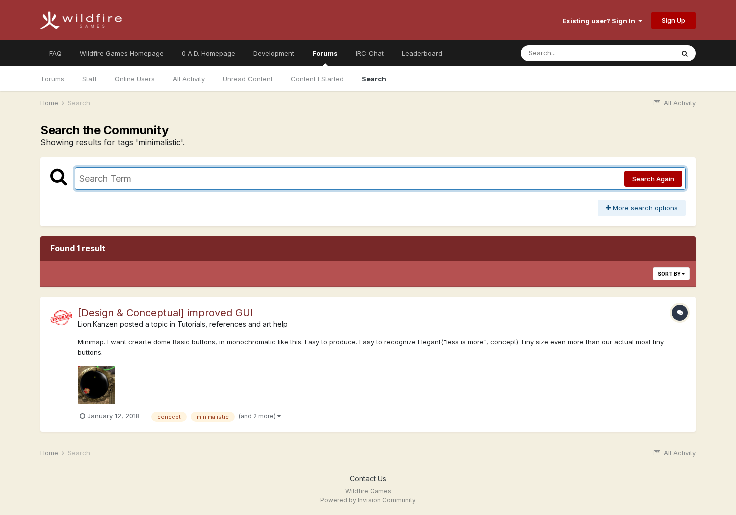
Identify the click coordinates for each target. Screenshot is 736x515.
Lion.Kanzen (98, 324)
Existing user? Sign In (600, 21)
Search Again (653, 179)
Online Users (135, 79)
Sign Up (673, 20)
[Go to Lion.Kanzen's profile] (61, 318)
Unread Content (248, 79)
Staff (89, 79)
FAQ (55, 53)
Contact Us (368, 478)
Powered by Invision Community (368, 500)
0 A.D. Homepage (208, 53)
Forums (325, 53)
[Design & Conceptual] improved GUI (165, 313)
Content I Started (317, 79)
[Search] (685, 53)
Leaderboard (422, 53)
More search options (644, 208)
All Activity (189, 79)
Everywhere (642, 53)
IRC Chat (370, 53)
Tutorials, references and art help (232, 324)
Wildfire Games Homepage (122, 53)
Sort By (670, 274)
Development (273, 53)
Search (374, 79)
